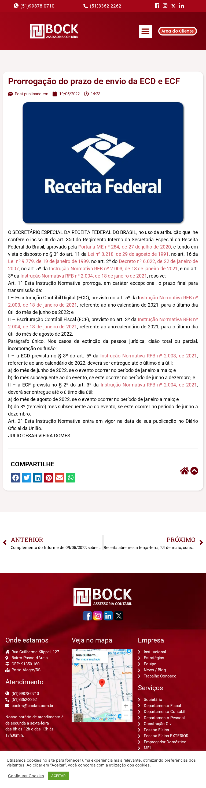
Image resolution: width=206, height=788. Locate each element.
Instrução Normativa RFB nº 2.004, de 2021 (149, 385)
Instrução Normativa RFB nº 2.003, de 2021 (148, 355)
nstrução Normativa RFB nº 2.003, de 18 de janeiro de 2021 (114, 268)
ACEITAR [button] (58, 775)
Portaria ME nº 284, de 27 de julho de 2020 (124, 247)
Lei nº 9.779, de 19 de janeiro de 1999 (48, 261)
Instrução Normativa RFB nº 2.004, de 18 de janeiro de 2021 (83, 276)
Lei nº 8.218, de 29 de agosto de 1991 (128, 254)
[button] (145, 31)
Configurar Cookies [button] (26, 775)
